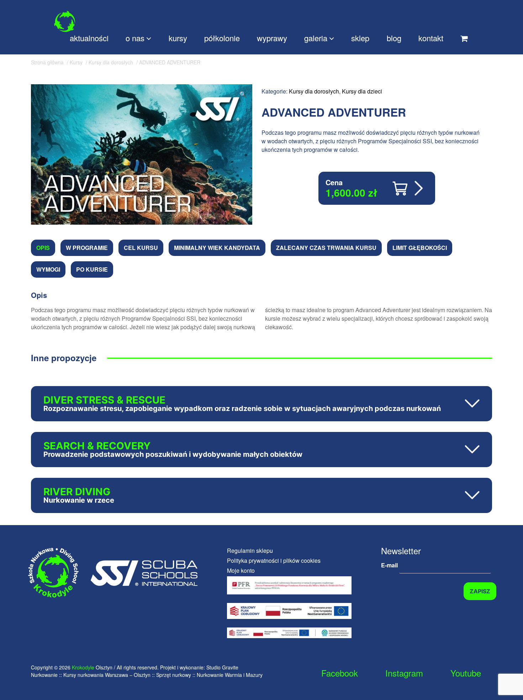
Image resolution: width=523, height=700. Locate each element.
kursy (178, 37)
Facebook (339, 673)
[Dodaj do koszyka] (408, 188)
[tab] (43, 248)
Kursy (76, 62)
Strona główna (47, 62)
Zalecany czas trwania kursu (326, 248)
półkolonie (222, 37)
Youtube (465, 673)
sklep (360, 37)
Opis (43, 248)
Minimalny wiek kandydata (217, 248)
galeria (315, 37)
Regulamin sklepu (250, 550)
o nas (135, 37)
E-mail (390, 565)
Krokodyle (83, 667)
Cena (334, 182)
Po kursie (92, 269)
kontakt (430, 37)
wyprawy (272, 37)
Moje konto (241, 570)
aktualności (89, 37)
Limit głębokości (419, 248)
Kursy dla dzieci (362, 91)
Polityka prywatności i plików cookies (274, 560)
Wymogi (48, 269)
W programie (87, 248)
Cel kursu (141, 248)
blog (394, 37)
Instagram (404, 673)
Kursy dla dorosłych (111, 62)
